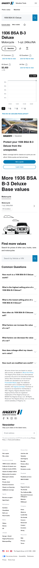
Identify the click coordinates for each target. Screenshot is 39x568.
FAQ (22, 538)
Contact (23, 525)
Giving (22, 530)
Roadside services (26, 476)
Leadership (24, 514)
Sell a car (5, 513)
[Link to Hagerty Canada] (7, 551)
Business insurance (8, 484)
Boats (4, 479)
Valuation (23, 456)
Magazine (23, 466)
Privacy (23, 540)
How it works (6, 515)
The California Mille (26, 492)
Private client (6, 482)
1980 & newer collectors (9, 463)
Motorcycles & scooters (9, 474)
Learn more (19, 167)
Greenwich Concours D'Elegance (27, 495)
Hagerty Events (25, 487)
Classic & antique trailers (9, 471)
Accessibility (22, 556)
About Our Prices (28, 372)
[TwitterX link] (8, 418)
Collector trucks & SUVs (9, 469)
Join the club (24, 453)
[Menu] (36, 3)
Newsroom (24, 522)
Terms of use (11, 559)
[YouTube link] (16, 418)
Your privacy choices (11, 556)
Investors (23, 527)
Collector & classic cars (9, 466)
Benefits (23, 461)
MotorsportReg (6, 541)
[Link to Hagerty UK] (11, 551)
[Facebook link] (4, 418)
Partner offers (25, 464)
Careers (23, 520)
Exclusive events (25, 469)
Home (22, 509)
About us (23, 512)
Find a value (6, 9)
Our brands (24, 517)
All (3, 528)
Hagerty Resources (8, 538)
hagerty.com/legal (19, 386)
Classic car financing (8, 487)
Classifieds (5, 510)
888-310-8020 (24, 479)
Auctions (5, 507)
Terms (22, 543)
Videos (4, 523)
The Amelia (24, 489)
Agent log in (5, 500)
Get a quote (20, 162)
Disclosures (30, 556)
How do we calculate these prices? (15, 114)
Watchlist (17, 9)
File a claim (5, 456)
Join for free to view (9, 58)
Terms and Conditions (14, 439)
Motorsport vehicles (8, 476)
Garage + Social (6, 536)
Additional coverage (8, 489)
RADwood (23, 502)
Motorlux (23, 499)
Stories (4, 525)
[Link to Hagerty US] (3, 551)
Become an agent (7, 497)
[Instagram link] (12, 418)
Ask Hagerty (24, 458)
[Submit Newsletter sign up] (34, 433)
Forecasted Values (10, 382)
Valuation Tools (21, 3)
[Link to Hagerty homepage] (12, 412)
